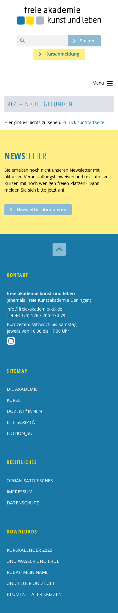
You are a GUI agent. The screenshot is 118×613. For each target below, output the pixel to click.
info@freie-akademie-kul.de (34, 309)
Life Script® (21, 422)
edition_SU (19, 433)
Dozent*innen (24, 411)
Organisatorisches (30, 481)
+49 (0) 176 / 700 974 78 (40, 315)
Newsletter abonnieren (41, 209)
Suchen (88, 41)
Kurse (13, 400)
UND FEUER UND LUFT (31, 583)
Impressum (19, 492)
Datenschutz (23, 503)
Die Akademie (22, 389)
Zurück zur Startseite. (83, 122)
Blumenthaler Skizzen (34, 594)
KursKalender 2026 (29, 550)
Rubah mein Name (27, 572)
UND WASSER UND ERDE (33, 561)
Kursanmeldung (62, 54)
